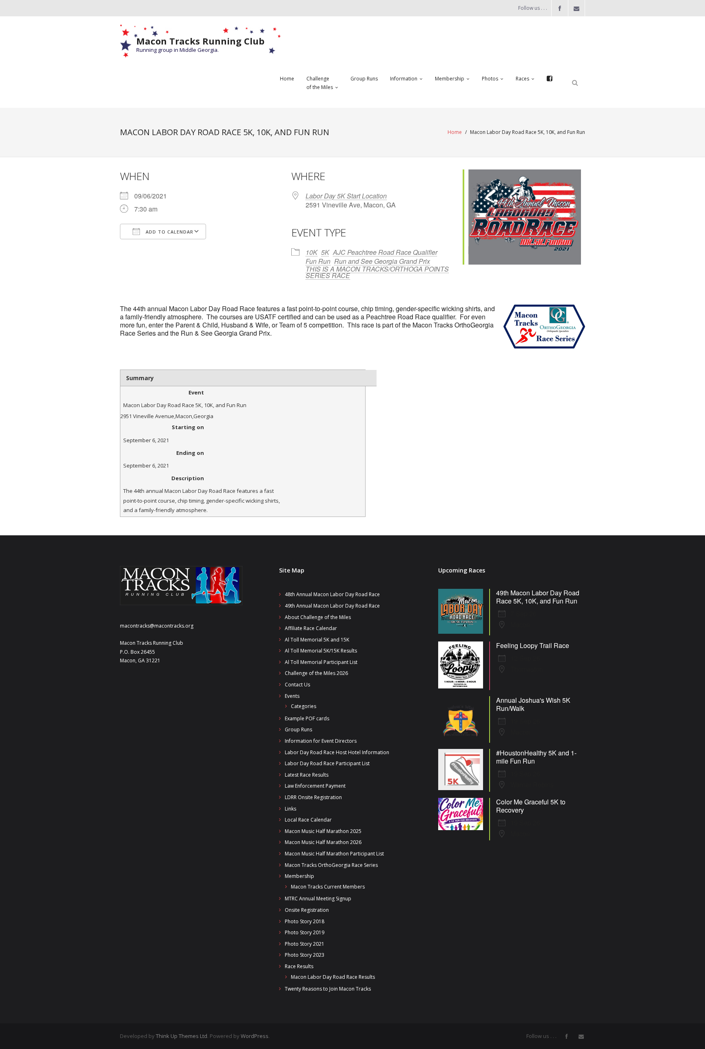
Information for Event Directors (321, 740)
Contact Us (297, 684)
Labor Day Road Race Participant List (327, 763)
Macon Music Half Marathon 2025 (323, 831)
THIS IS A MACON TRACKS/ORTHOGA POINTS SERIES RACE (377, 272)
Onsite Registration (307, 909)
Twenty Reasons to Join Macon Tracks (328, 988)
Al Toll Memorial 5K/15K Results (321, 650)
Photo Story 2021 (304, 943)
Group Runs (298, 729)
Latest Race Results (306, 774)
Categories (303, 706)
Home (455, 132)
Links (290, 808)
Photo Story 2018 (304, 921)
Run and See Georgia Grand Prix (382, 261)
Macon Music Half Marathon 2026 (323, 842)
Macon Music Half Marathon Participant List (334, 853)
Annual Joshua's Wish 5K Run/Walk (533, 704)
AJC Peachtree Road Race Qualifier (385, 252)
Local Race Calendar (308, 819)
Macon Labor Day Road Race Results (333, 976)
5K (325, 252)
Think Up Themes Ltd (181, 1036)
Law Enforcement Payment (315, 785)
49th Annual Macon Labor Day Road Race (332, 605)
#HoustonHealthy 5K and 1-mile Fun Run (536, 757)
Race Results (299, 966)
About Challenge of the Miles (318, 617)
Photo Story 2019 (304, 932)
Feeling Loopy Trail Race (532, 645)
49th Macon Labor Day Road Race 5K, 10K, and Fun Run (537, 597)
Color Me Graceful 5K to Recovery (530, 806)
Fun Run (318, 261)
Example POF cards (307, 718)
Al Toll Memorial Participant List (321, 662)
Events (292, 696)
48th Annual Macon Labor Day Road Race (332, 594)
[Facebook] (550, 79)
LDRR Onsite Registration (313, 797)
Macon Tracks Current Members (328, 886)
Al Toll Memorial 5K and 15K (317, 639)
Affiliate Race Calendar (311, 628)
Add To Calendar (168, 232)
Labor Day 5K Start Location (346, 195)
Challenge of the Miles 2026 (316, 673)
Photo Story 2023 (304, 954)
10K (311, 252)
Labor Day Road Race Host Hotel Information (337, 752)
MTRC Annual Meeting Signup (318, 898)
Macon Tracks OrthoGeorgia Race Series (331, 865)
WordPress (254, 1036)
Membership (299, 876)
